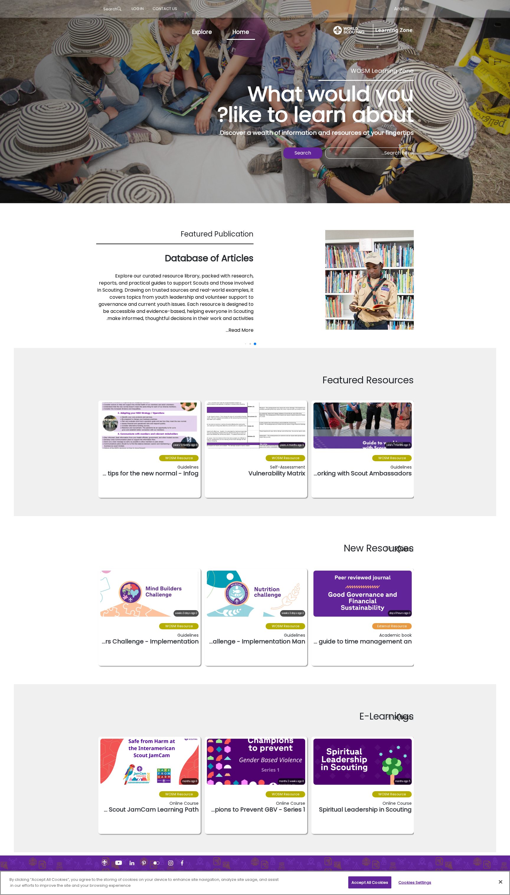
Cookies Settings (414, 882)
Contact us (165, 9)
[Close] (500, 881)
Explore (202, 32)
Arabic (401, 8)
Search (110, 9)
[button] (403, 549)
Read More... (240, 330)
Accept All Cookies (370, 882)
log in (138, 9)
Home (241, 32)
